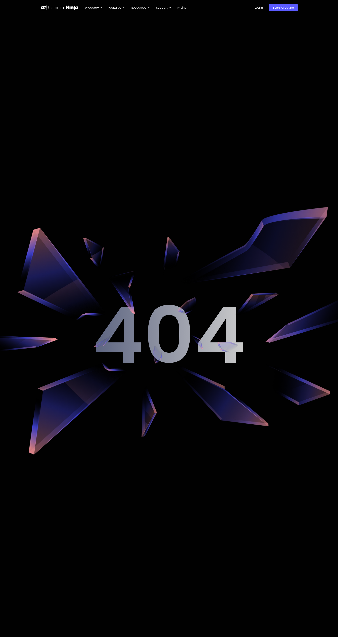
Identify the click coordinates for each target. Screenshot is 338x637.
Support (162, 7)
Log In (259, 7)
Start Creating (283, 7)
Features (115, 7)
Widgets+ (92, 7)
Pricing (182, 7)
